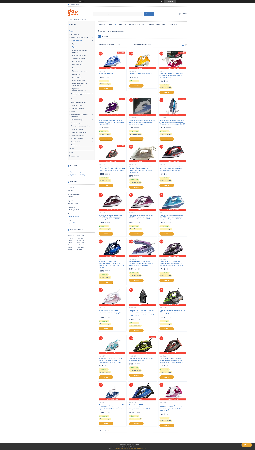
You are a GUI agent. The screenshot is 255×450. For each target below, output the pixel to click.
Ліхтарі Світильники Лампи (79, 37)
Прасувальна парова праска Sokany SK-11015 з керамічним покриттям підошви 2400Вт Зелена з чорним (172, 312)
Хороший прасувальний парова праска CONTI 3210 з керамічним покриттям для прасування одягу (142, 122)
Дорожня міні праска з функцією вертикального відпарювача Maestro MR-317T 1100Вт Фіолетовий (141, 263)
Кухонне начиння (76, 99)
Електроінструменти (77, 108)
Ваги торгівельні (77, 64)
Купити (106, 88)
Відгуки (71, 152)
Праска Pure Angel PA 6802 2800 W (140, 73)
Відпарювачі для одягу (79, 71)
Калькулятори (75, 145)
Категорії (103, 31)
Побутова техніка (76, 40)
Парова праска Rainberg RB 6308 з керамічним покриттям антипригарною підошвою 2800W (111, 122)
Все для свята (75, 142)
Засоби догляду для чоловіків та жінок (80, 95)
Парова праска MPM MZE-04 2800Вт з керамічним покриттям (141, 359)
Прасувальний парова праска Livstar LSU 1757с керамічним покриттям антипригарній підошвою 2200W (171, 168)
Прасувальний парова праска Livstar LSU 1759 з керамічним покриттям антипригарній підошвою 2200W (141, 217)
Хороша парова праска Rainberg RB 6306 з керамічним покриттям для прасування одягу (171, 75)
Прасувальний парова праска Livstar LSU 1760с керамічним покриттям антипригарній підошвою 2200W (171, 217)
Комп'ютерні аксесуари (78, 102)
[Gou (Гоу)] (80, 13)
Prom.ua (137, 444)
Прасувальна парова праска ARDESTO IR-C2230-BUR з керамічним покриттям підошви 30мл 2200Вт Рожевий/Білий (172, 407)
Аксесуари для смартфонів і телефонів (80, 115)
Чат (248, 445)
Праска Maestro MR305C (107, 73)
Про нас (71, 148)
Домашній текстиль (77, 138)
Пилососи (75, 68)
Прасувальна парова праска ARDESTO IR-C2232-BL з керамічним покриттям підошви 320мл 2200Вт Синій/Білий (111, 407)
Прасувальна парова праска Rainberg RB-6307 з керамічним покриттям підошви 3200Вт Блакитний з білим (111, 360)
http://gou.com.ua (73, 216)
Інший (73, 111)
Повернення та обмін (157, 24)
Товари (71, 31)
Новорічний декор (76, 123)
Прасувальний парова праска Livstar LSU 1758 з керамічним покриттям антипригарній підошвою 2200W (111, 217)
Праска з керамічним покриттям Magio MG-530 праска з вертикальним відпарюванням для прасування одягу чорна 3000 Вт (141, 313)
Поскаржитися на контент (122, 448)
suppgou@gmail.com (74, 223)
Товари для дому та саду (79, 132)
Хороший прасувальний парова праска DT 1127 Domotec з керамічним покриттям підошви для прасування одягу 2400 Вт (142, 169)
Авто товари (75, 34)
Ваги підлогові (76, 77)
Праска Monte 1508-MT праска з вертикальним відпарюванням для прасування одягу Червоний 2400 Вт (171, 360)
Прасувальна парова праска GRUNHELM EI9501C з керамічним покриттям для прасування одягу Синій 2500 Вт (111, 264)
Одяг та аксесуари (77, 119)
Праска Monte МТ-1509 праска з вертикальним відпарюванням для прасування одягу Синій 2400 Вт (140, 407)
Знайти (148, 14)
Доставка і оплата (74, 156)
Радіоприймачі (77, 61)
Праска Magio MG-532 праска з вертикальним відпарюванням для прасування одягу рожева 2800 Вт (110, 312)
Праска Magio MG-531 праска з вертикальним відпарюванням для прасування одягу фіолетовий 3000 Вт (172, 263)
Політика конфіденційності (138, 448)
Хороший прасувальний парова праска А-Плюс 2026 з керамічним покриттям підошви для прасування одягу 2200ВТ (172, 122)
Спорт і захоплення (77, 135)
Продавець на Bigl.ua (128, 446)
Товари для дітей (76, 105)
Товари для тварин (77, 129)
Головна (101, 24)
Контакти (174, 24)
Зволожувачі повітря (78, 58)
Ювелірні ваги (76, 74)
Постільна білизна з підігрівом (80, 126)
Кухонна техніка (77, 44)
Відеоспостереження (79, 55)
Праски (74, 47)
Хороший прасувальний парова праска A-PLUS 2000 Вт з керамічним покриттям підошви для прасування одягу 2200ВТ (112, 168)
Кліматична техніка (78, 80)
